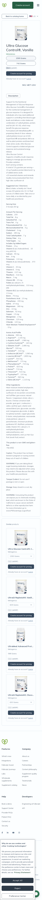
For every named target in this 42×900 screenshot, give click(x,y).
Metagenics (10, 54)
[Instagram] (19, 832)
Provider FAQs (7, 812)
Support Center (7, 808)
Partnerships (27, 765)
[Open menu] (38, 5)
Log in (28, 79)
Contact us (6, 821)
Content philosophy (29, 769)
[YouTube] (13, 832)
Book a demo (7, 804)
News (24, 785)
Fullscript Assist (8, 765)
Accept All (17, 880)
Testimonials (27, 781)
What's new (6, 756)
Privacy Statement (22, 872)
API (23, 808)
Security (5, 826)
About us (25, 756)
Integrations (6, 760)
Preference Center (17, 896)
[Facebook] (2, 832)
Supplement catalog (9, 785)
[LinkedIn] (7, 832)
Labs (3, 774)
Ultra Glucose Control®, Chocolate (24, 549)
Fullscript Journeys (9, 769)
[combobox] (34, 16)
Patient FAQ (6, 817)
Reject (17, 888)
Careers (25, 760)
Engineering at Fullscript (31, 804)
